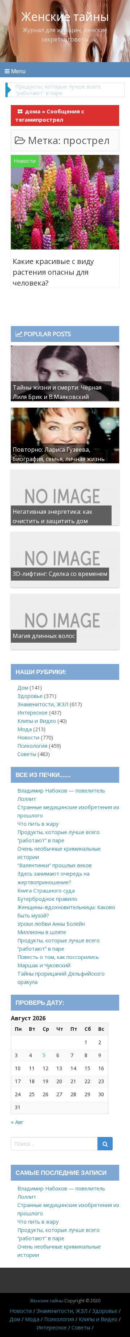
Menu (18, 71)
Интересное (32, 712)
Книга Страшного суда (46, 890)
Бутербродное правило (47, 898)
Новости (25, 160)
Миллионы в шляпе (41, 932)
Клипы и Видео (36, 720)
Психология (32, 745)
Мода (24, 729)
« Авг (17, 1121)
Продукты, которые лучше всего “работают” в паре (58, 89)
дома (32, 111)
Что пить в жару (37, 823)
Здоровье (30, 696)
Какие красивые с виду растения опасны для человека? (53, 271)
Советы (26, 754)
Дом (22, 687)
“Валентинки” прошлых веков (54, 865)
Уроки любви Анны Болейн (51, 923)
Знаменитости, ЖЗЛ (42, 704)
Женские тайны (65, 16)
